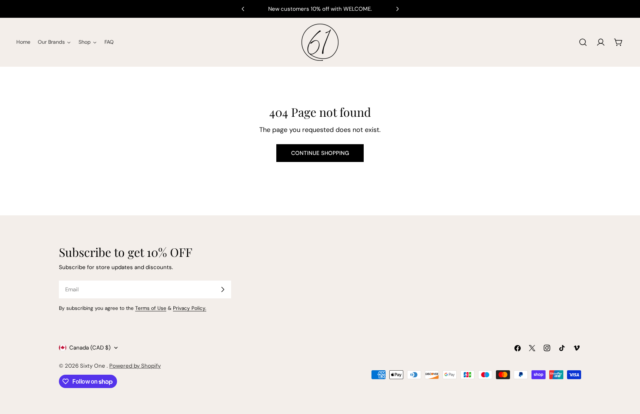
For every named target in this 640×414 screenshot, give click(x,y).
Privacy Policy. (189, 308)
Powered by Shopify (135, 366)
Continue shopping (320, 153)
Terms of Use (150, 308)
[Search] (583, 42)
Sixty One (93, 366)
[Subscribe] (222, 289)
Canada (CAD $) (90, 347)
